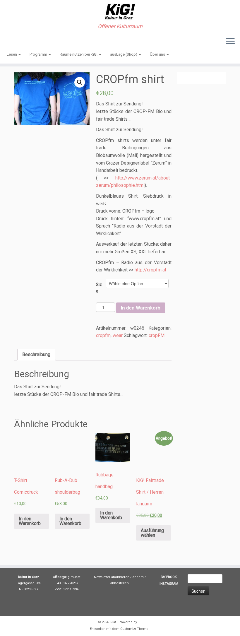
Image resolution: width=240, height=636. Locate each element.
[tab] (36, 354)
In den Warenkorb (140, 307)
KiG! (113, 622)
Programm (39, 54)
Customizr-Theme (134, 629)
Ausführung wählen (152, 533)
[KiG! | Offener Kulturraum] (120, 11)
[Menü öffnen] (230, 41)
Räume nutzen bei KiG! (79, 54)
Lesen (12, 54)
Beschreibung (36, 354)
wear (118, 335)
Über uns (158, 54)
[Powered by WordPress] (140, 621)
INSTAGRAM (169, 584)
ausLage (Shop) (124, 54)
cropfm (103, 335)
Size (99, 287)
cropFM (156, 335)
